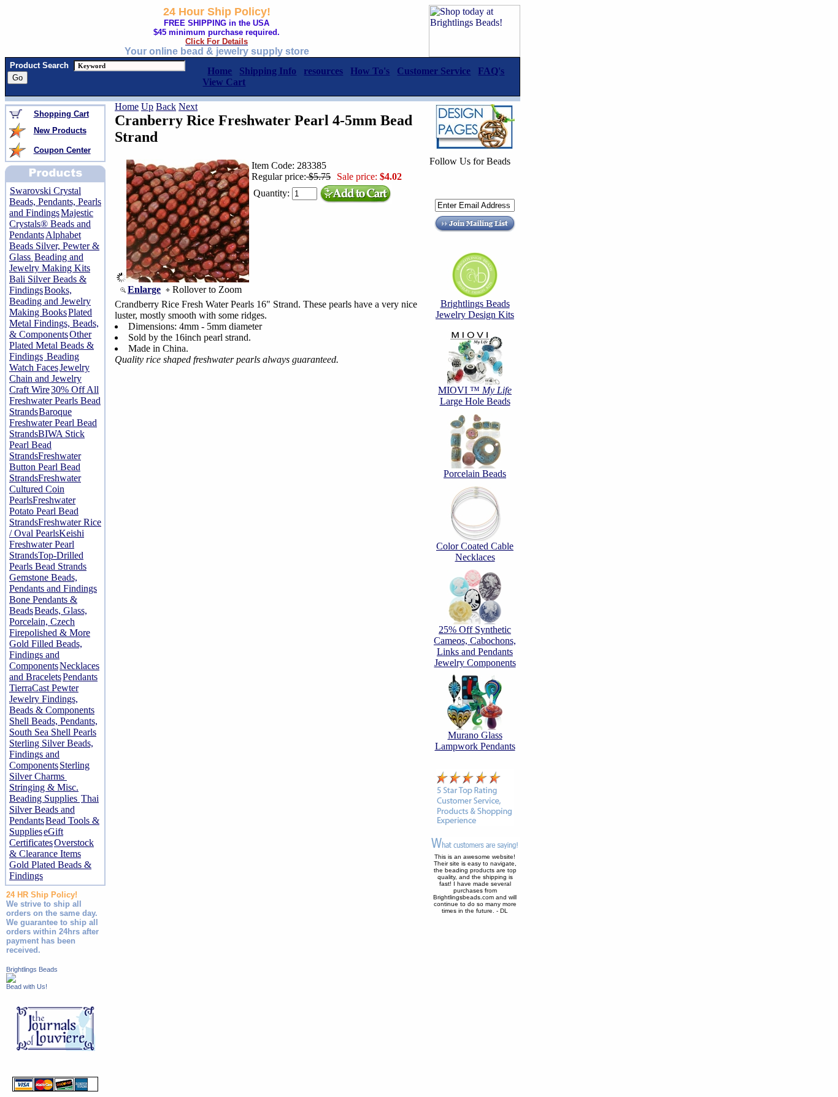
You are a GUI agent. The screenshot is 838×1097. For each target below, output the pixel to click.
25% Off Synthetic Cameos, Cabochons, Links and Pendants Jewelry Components (475, 646)
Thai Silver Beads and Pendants (54, 809)
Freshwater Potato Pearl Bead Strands (44, 511)
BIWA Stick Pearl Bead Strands (47, 444)
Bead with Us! (26, 986)
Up (147, 106)
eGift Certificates (36, 837)
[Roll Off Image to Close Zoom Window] (187, 279)
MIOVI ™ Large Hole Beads (475, 395)
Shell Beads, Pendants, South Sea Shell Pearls (53, 726)
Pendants (80, 677)
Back (166, 106)
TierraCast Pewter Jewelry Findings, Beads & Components (51, 699)
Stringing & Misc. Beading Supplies (44, 793)
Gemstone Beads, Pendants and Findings (53, 583)
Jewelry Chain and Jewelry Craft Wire (49, 378)
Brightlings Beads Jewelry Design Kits (475, 309)
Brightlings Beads (32, 969)
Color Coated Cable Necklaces (474, 551)
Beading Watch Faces (44, 362)
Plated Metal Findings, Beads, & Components (54, 323)
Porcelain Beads (475, 473)
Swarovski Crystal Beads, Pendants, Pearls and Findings (55, 201)
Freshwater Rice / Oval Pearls (55, 527)
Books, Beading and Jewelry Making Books (50, 301)
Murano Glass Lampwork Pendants (475, 740)
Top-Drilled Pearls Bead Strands (47, 561)
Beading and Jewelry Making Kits (49, 262)
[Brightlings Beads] (11, 979)
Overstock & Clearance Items (51, 848)
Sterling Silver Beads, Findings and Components (51, 754)
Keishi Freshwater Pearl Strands (46, 544)
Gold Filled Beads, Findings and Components (45, 654)
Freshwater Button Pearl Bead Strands (45, 467)
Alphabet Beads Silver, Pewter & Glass (54, 246)
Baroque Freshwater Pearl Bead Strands (53, 422)
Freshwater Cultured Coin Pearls (45, 489)
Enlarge (144, 289)
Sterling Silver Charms (49, 770)
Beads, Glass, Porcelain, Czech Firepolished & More (49, 621)
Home (127, 106)
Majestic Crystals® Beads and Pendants (51, 223)
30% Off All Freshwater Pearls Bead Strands (55, 400)
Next (188, 106)
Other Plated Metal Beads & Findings (51, 345)
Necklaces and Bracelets (54, 671)
